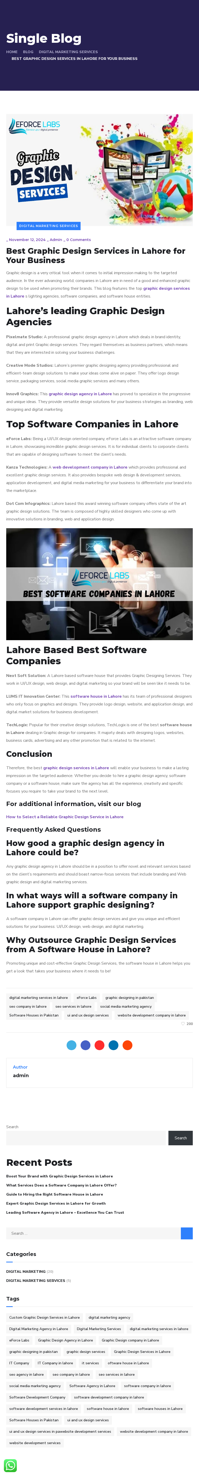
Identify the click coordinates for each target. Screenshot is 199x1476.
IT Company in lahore (55, 1363)
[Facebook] (85, 1045)
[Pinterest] (99, 1045)
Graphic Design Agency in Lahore (65, 1340)
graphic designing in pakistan (129, 997)
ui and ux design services (88, 1015)
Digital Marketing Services (68, 52)
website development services (35, 1442)
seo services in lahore (73, 1006)
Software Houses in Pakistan (34, 1015)
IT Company (19, 1363)
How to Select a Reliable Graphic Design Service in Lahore (65, 817)
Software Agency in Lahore (92, 1385)
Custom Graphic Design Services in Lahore (44, 1317)
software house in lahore (108, 1408)
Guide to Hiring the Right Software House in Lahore (54, 1194)
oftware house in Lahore (128, 1363)
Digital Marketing (26, 1271)
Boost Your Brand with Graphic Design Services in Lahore (59, 1176)
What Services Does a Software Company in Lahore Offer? (61, 1185)
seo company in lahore (28, 1006)
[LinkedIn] (113, 1045)
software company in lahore (147, 1385)
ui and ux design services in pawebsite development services (60, 1431)
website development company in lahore (152, 1015)
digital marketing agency (109, 1317)
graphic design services (86, 1351)
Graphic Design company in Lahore (130, 1340)
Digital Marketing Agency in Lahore (38, 1328)
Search (12, 1127)
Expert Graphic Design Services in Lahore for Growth (56, 1203)
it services (90, 1363)
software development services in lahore (43, 1408)
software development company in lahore (109, 1397)
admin (56, 239)
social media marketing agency (126, 1006)
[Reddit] (127, 1045)
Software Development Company (37, 1397)
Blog (28, 52)
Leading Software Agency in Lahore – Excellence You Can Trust (65, 1212)
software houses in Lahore (160, 1408)
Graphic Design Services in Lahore (142, 1351)
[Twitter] (71, 1045)
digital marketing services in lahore (38, 997)
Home (12, 52)
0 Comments (78, 239)
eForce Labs (87, 997)
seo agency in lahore (26, 1374)
